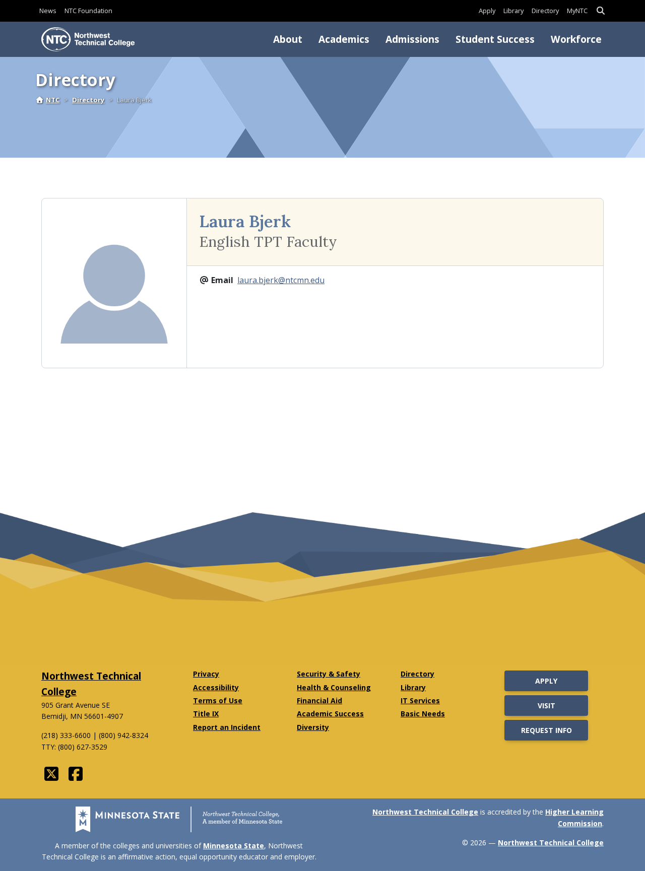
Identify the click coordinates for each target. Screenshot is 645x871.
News (47, 10)
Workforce (576, 39)
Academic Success (330, 713)
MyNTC (577, 10)
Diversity (313, 727)
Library (513, 10)
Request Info (546, 730)
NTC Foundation (88, 10)
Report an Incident (227, 727)
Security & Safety (328, 674)
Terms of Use (217, 700)
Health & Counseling (334, 687)
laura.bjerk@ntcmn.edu (281, 280)
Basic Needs (423, 713)
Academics (343, 39)
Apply (487, 10)
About (287, 39)
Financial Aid (319, 700)
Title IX (206, 713)
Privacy (206, 674)
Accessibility (216, 687)
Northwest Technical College (425, 812)
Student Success (495, 39)
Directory (545, 10)
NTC (53, 99)
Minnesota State (233, 845)
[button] (601, 11)
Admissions (412, 39)
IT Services (420, 700)
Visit (546, 705)
